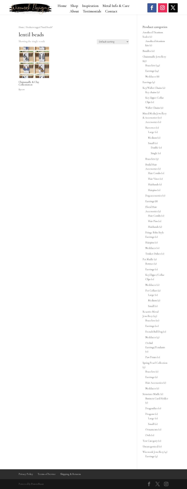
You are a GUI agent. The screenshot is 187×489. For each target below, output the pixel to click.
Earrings (149, 70)
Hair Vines (153, 178)
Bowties (149, 263)
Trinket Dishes (153, 253)
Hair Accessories (154, 382)
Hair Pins (153, 221)
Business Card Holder (156, 398)
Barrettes (150, 127)
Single (154, 153)
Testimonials (92, 12)
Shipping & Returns (70, 474)
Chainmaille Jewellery (154, 56)
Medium (152, 137)
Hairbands (153, 184)
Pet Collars (151, 290)
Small (151, 143)
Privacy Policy (26, 474)
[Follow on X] (173, 7)
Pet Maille (148, 259)
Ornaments (151, 429)
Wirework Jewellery (153, 452)
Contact (111, 12)
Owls (148, 435)
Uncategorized (150, 446)
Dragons (149, 414)
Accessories (151, 122)
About (74, 12)
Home (62, 6)
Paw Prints (151, 357)
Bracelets (150, 65)
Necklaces (150, 76)
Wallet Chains (152, 107)
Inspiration (90, 6)
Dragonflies (151, 408)
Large (151, 132)
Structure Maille (151, 394)
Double (154, 147)
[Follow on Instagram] (162, 7)
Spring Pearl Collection (155, 362)
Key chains (150, 92)
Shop (74, 6)
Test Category (150, 440)
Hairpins (152, 190)
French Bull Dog (154, 331)
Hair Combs (154, 173)
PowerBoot (37, 484)
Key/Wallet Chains (152, 87)
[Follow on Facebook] (152, 7)
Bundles (147, 51)
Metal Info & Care (116, 6)
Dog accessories (153, 195)
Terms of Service (47, 474)
